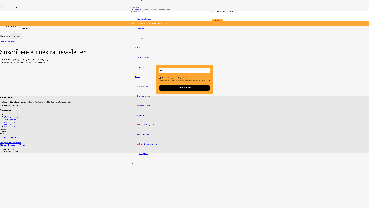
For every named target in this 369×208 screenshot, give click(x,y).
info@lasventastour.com (10, 142)
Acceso (16, 36)
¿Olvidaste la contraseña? (7, 41)
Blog (5, 114)
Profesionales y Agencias (11, 118)
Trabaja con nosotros (10, 119)
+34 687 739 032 (8, 137)
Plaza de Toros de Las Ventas (12, 145)
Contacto (6, 116)
